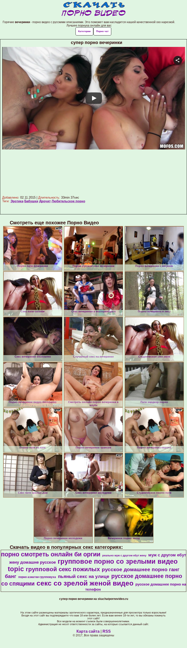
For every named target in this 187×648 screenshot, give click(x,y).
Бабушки (31, 201)
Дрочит (45, 201)
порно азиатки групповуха (37, 577)
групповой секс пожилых (63, 569)
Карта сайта (88, 631)
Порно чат (102, 31)
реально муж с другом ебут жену (124, 555)
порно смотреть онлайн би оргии (50, 554)
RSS (107, 631)
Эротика (16, 201)
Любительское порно (68, 201)
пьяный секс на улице (83, 576)
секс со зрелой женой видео (85, 583)
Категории (84, 31)
